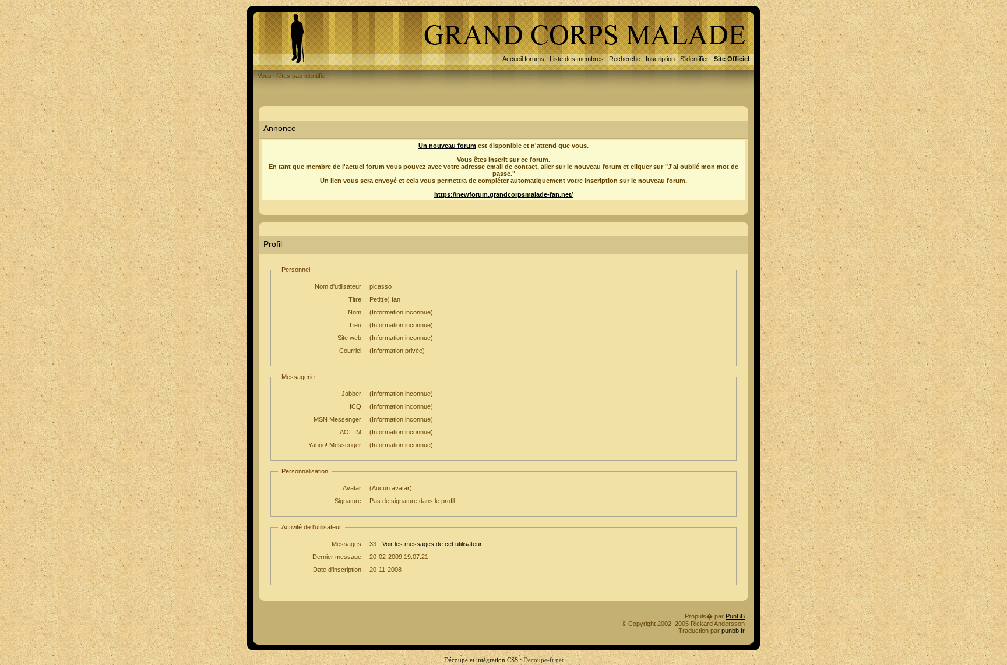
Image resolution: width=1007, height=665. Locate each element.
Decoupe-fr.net (543, 659)
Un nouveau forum (447, 145)
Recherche (624, 58)
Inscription (660, 58)
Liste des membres (577, 58)
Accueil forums (523, 58)
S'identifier (694, 58)
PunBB (735, 616)
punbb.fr (733, 630)
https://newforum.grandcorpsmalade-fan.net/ (503, 194)
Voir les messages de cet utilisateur (432, 543)
